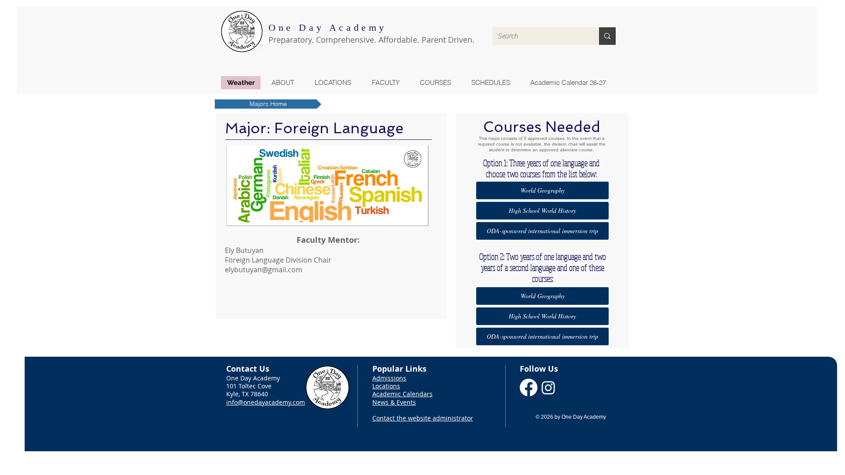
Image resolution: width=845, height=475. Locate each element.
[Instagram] (548, 387)
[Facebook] (528, 387)
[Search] (607, 36)
